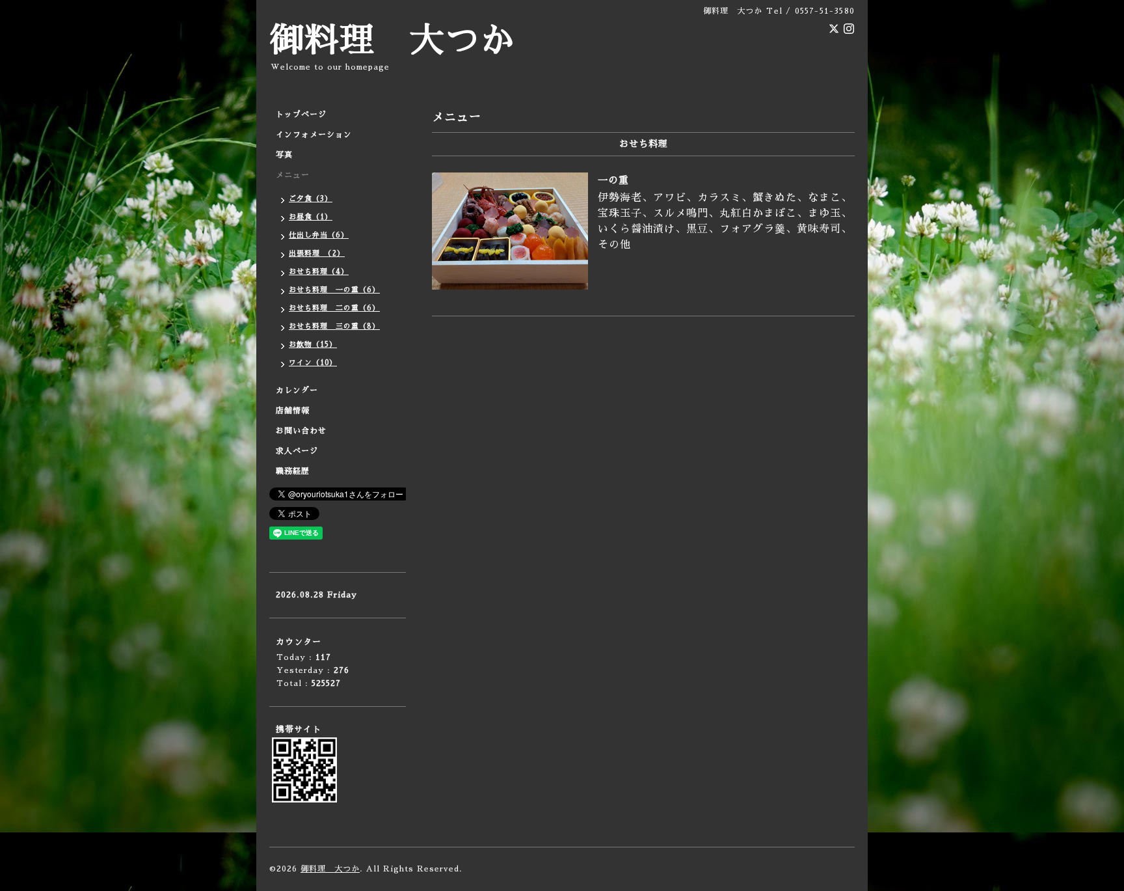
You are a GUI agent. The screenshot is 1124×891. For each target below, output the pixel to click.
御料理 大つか (392, 40)
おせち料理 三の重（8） (334, 326)
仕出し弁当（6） (319, 235)
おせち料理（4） (319, 271)
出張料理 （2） (317, 253)
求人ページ (297, 451)
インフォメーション (314, 135)
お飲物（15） (313, 344)
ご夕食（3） (310, 198)
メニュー (293, 175)
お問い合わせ (301, 431)
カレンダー (297, 390)
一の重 (613, 180)
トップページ (301, 114)
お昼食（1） (310, 217)
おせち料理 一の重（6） (334, 290)
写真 (284, 155)
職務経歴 (293, 471)
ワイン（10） (313, 362)
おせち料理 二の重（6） (334, 308)
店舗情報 (293, 411)
